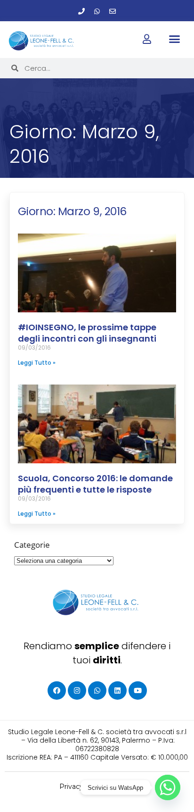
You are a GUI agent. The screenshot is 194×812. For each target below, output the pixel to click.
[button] (175, 39)
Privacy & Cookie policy (97, 786)
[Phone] (81, 11)
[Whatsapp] (97, 11)
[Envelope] (112, 11)
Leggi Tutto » (37, 363)
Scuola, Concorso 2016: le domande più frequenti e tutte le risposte (95, 483)
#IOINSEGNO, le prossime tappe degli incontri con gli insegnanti (87, 332)
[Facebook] (57, 690)
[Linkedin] (117, 690)
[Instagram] (77, 690)
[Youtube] (138, 690)
